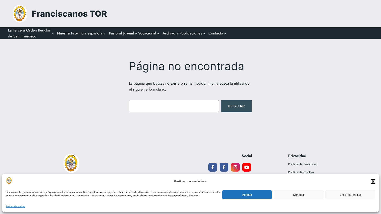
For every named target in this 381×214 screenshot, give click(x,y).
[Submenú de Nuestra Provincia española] (104, 33)
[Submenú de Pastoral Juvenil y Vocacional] (158, 33)
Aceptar (247, 194)
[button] (373, 181)
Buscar (236, 106)
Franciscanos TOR (69, 14)
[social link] (212, 167)
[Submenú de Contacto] (225, 33)
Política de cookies (15, 206)
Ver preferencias (350, 194)
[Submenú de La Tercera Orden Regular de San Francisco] (53, 33)
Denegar (298, 194)
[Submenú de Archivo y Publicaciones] (204, 33)
